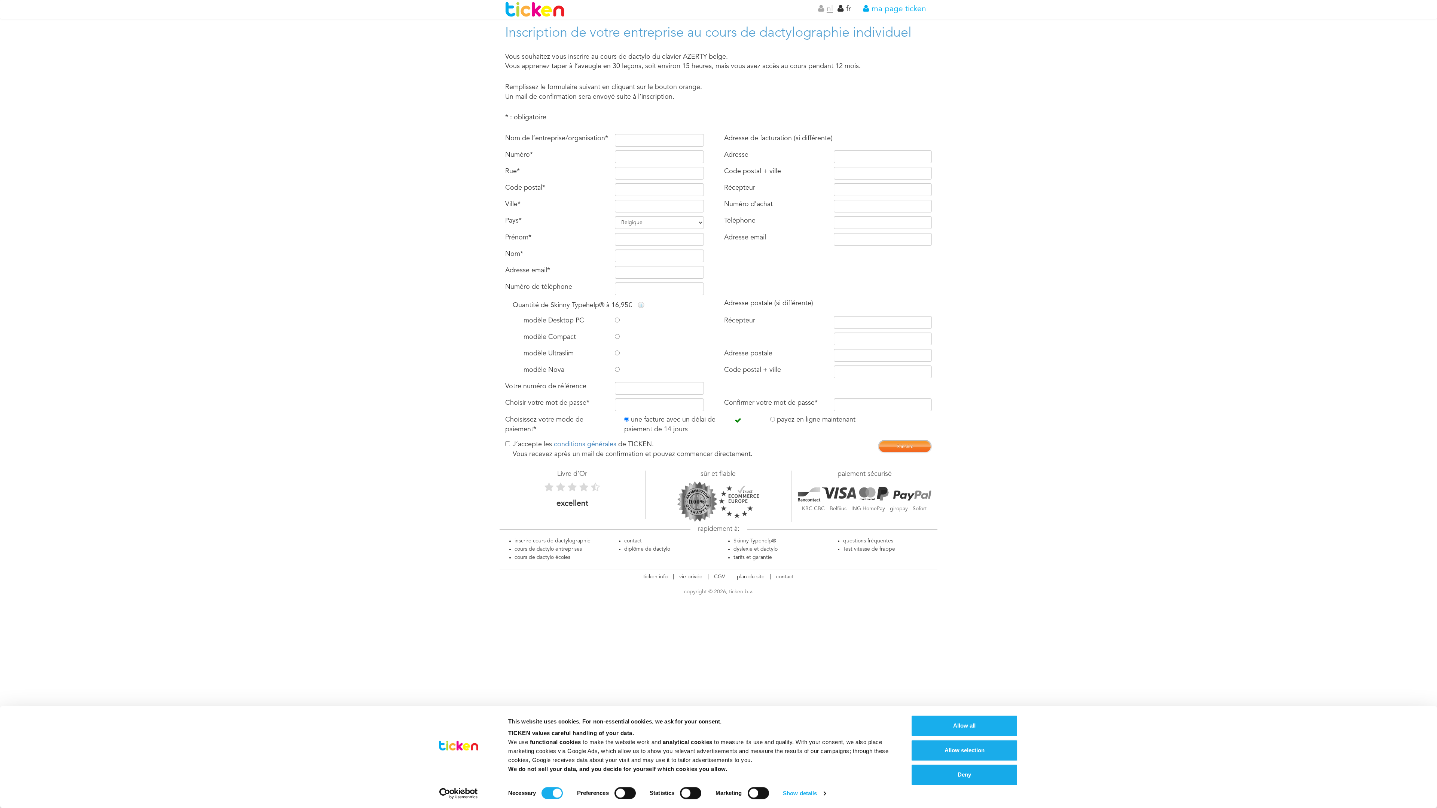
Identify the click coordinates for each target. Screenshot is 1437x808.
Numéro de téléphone (538, 287)
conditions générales (585, 444)
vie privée (690, 576)
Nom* (514, 254)
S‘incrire (905, 446)
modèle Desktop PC (554, 320)
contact (633, 541)
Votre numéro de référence (545, 386)
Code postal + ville (752, 171)
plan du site (751, 576)
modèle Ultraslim (549, 353)
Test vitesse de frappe (869, 549)
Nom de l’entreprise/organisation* (556, 138)
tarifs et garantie (752, 557)
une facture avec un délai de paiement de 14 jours (670, 424)
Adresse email (745, 237)
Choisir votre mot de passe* (547, 403)
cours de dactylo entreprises (548, 549)
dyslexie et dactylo (755, 549)
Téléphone (740, 220)
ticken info (655, 576)
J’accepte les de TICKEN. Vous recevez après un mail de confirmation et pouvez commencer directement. (633, 449)
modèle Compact (550, 337)
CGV (719, 576)
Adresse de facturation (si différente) (778, 138)
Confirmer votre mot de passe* (771, 403)
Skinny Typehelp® (754, 541)
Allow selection (965, 750)
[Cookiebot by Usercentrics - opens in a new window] (458, 793)
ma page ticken (897, 9)
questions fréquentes (868, 541)
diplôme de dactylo (647, 549)
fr (847, 9)
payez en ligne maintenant (815, 419)
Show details (800, 793)
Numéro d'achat (748, 204)
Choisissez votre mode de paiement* (544, 424)
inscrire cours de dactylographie (553, 541)
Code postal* (525, 187)
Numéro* (519, 155)
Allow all (964, 725)
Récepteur (739, 187)
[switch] (625, 793)
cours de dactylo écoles (542, 557)
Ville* (513, 204)
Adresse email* (527, 270)
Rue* (512, 171)
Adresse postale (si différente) (768, 303)
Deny (964, 774)
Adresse (736, 155)
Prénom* (518, 237)
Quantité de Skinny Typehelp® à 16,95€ (573, 305)
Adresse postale (748, 353)
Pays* (513, 220)
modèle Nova (544, 370)
